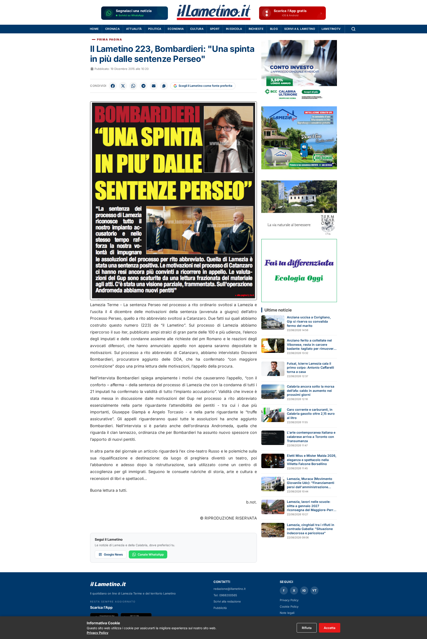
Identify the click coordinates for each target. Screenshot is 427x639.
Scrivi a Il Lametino (299, 28)
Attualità (134, 28)
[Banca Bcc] (299, 71)
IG (304, 590)
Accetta (329, 628)
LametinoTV (331, 28)
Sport (215, 28)
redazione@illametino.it (230, 588)
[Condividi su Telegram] (143, 86)
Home (94, 28)
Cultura (196, 28)
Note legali (287, 613)
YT (314, 590)
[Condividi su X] (123, 86)
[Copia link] (164, 86)
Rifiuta (307, 628)
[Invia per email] (154, 86)
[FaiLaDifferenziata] (299, 270)
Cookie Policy (289, 606)
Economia (176, 28)
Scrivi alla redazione (227, 601)
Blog (274, 28)
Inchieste (256, 28)
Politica (154, 28)
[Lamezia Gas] (299, 137)
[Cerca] (353, 29)
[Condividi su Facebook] (113, 86)
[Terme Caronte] (299, 204)
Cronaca (112, 28)
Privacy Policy (289, 600)
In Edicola (234, 28)
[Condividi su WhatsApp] (133, 86)
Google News (113, 554)
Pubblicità (220, 608)
